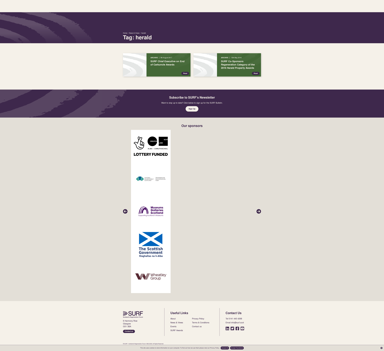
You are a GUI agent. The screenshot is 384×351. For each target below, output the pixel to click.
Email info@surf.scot (235, 322)
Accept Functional (237, 348)
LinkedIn (227, 328)
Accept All (225, 348)
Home (133, 314)
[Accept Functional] (381, 348)
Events (173, 326)
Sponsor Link (151, 146)
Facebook (237, 328)
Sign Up (192, 109)
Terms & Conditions (200, 322)
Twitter (232, 328)
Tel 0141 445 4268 (234, 318)
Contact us (129, 331)
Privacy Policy (198, 318)
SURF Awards (176, 330)
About (173, 318)
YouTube (242, 328)
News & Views (176, 322)
